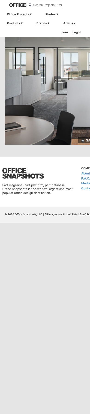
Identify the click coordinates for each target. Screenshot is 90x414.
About (85, 173)
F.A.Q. (85, 178)
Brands (41, 23)
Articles (69, 23)
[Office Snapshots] (15, 5)
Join (65, 32)
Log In (76, 32)
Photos (50, 14)
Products (13, 23)
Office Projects (18, 14)
